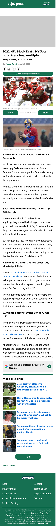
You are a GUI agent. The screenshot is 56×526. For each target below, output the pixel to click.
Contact (38, 484)
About (5, 484)
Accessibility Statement (14, 498)
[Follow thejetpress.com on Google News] (49, 366)
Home (5, 466)
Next (45, 112)
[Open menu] (4, 3)
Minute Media (15, 510)
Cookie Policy (9, 493)
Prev (10, 112)
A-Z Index (39, 498)
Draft (12, 466)
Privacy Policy (9, 488)
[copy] (18, 69)
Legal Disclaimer (42, 493)
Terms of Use (41, 488)
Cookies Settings (11, 503)
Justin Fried (11, 64)
